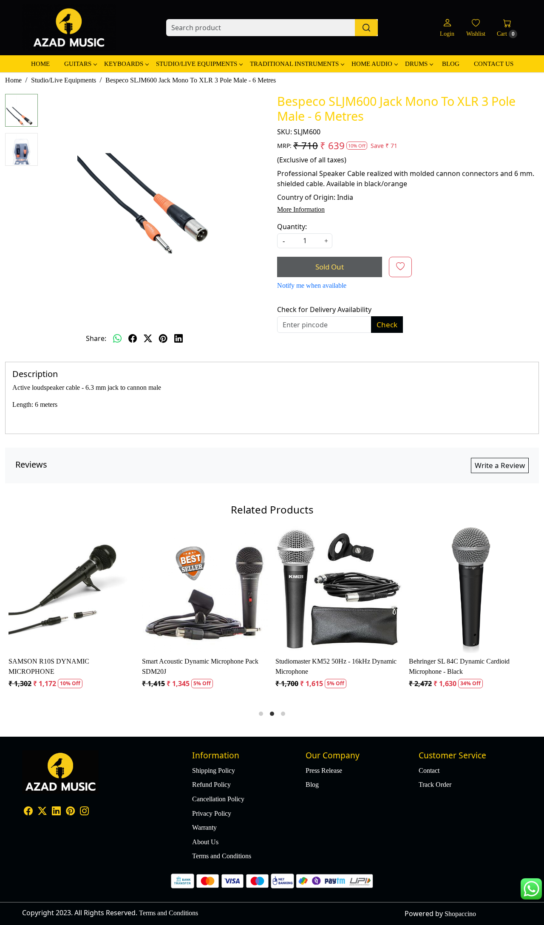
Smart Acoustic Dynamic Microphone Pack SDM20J (200, 666)
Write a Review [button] (500, 465)
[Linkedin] (56, 811)
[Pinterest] (70, 811)
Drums (416, 63)
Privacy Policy (211, 813)
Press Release (324, 770)
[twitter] (148, 338)
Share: (96, 338)
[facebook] (132, 338)
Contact (429, 770)
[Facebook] (28, 811)
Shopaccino (460, 913)
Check (387, 324)
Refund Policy (211, 784)
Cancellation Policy (218, 799)
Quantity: (292, 226)
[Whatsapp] (117, 338)
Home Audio (371, 63)
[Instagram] (84, 811)
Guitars (77, 63)
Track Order (435, 784)
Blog (450, 63)
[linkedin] (178, 338)
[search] (366, 27)
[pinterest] (163, 338)
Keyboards (123, 63)
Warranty (204, 827)
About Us (205, 842)
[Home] (69, 27)
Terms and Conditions (221, 856)
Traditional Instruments (294, 63)
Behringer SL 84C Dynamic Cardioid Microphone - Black (459, 666)
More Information (301, 209)
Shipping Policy (213, 770)
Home (40, 63)
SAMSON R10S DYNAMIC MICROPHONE (48, 666)
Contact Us (493, 63)
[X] (42, 811)
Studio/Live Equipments (196, 63)
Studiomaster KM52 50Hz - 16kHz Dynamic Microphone (336, 666)
